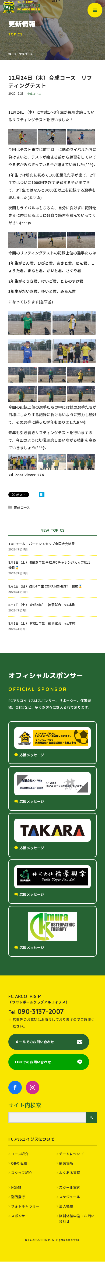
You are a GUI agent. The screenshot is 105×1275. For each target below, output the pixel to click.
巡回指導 (18, 1196)
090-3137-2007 (41, 1011)
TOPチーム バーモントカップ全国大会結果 (43, 543)
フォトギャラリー (25, 1206)
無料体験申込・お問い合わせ (76, 1218)
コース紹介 (20, 1153)
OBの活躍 (19, 1163)
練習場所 (66, 1163)
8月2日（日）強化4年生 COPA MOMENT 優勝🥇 (45, 586)
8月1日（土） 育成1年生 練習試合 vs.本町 (41, 623)
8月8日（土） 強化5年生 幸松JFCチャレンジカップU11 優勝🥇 (50, 565)
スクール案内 (69, 1187)
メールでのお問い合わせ (34, 1041)
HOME (16, 1187)
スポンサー (20, 1215)
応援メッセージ (31, 754)
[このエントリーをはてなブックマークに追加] (41, 494)
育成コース (34, 94)
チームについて (71, 1153)
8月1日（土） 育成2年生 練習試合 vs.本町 (41, 604)
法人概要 (66, 1206)
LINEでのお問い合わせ (33, 1061)
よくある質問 (69, 1172)
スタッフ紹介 (21, 1172)
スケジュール (69, 1196)
